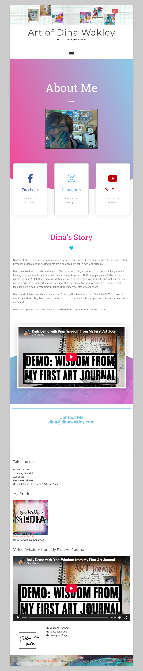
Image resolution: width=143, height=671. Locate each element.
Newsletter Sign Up (23, 480)
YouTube (113, 189)
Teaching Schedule (23, 473)
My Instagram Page (56, 635)
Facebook (30, 189)
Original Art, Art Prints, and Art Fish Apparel (37, 484)
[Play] (18, 617)
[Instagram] (71, 178)
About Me (18, 476)
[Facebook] (30, 178)
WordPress (110, 661)
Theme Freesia (82, 661)
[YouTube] (112, 178)
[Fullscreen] (125, 617)
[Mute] (119, 617)
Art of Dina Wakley (71, 32)
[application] (71, 588)
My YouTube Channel (57, 628)
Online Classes (21, 469)
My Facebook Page (56, 631)
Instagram (71, 189)
